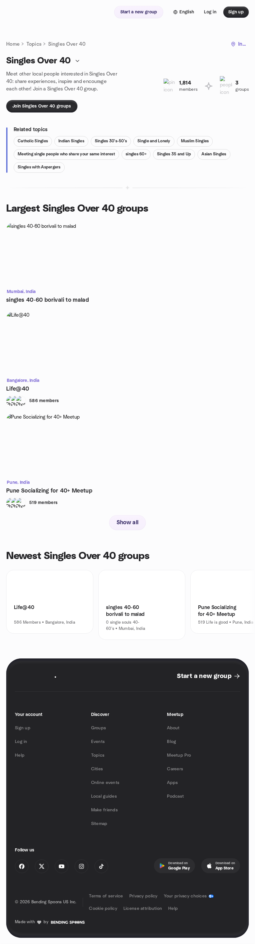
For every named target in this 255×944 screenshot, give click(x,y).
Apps (172, 783)
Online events (105, 783)
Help (20, 755)
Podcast (175, 796)
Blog (171, 742)
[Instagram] (81, 866)
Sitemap (99, 824)
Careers (175, 769)
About (173, 728)
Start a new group (204, 676)
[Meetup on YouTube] (61, 866)
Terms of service (106, 896)
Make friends (104, 810)
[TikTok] (101, 866)
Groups (98, 728)
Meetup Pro (179, 755)
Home (13, 44)
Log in (21, 742)
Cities (97, 769)
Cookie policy (103, 908)
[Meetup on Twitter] (42, 866)
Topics (33, 44)
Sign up (22, 728)
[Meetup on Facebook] (22, 866)
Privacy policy (143, 896)
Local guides (104, 796)
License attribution (142, 908)
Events (98, 742)
